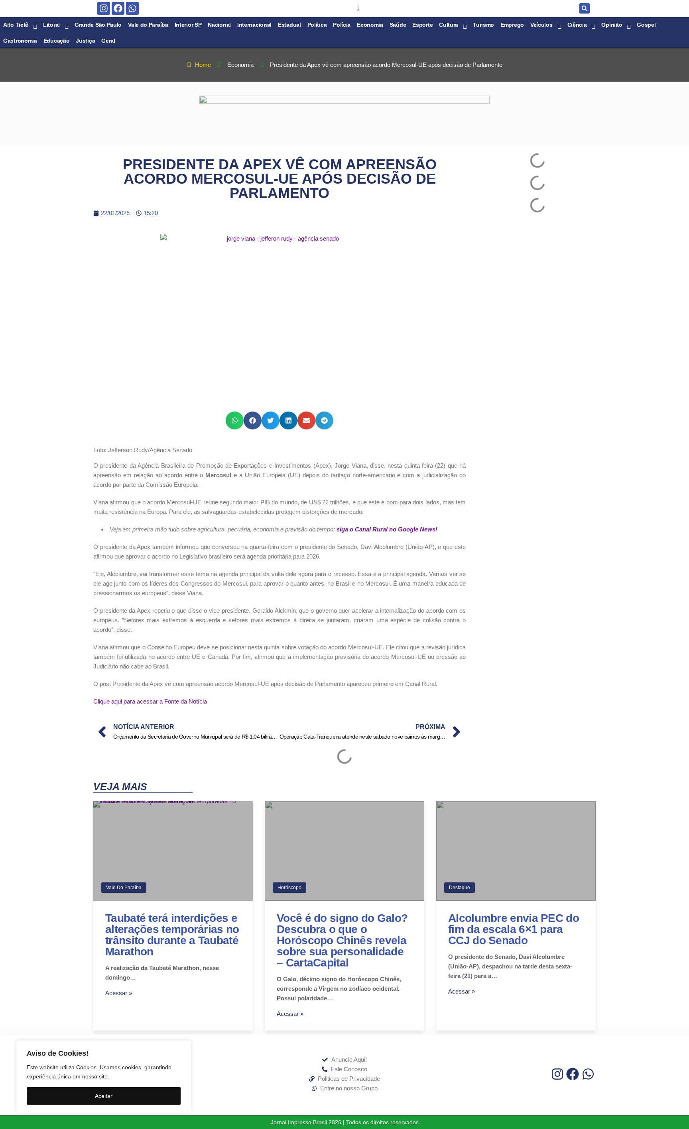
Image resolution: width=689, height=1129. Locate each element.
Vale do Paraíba (124, 887)
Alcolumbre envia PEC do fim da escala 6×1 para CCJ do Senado (513, 929)
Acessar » (118, 993)
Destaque (459, 887)
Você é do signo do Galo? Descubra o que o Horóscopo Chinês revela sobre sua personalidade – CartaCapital (342, 940)
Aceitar (103, 1096)
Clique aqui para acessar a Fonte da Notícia (150, 701)
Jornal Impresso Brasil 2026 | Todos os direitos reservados (345, 1122)
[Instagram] (103, 8)
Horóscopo (289, 887)
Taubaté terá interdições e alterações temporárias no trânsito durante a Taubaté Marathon (172, 935)
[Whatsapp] (132, 8)
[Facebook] (118, 8)
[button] (584, 8)
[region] (103, 1076)
